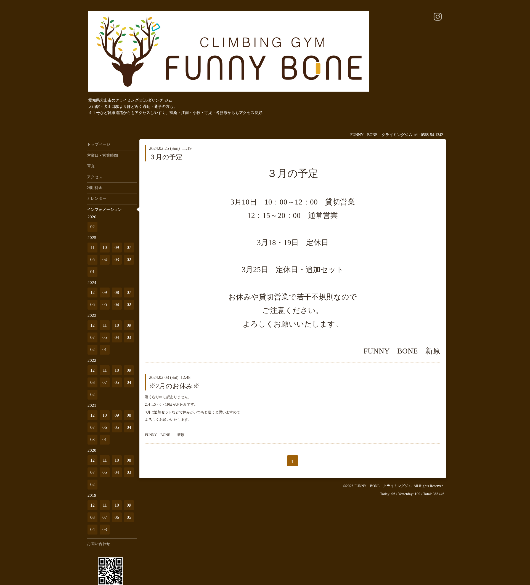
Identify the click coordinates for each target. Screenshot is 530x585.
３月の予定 (165, 157)
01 (92, 271)
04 (104, 259)
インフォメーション (104, 210)
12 (92, 292)
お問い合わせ (98, 544)
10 (104, 247)
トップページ (98, 144)
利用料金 (94, 188)
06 (92, 304)
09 (117, 247)
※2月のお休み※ (174, 386)
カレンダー (96, 198)
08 (117, 292)
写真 (91, 166)
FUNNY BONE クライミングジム (383, 486)
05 (92, 259)
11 (93, 247)
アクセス (94, 177)
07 (129, 247)
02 (92, 226)
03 (117, 259)
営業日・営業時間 (102, 155)
